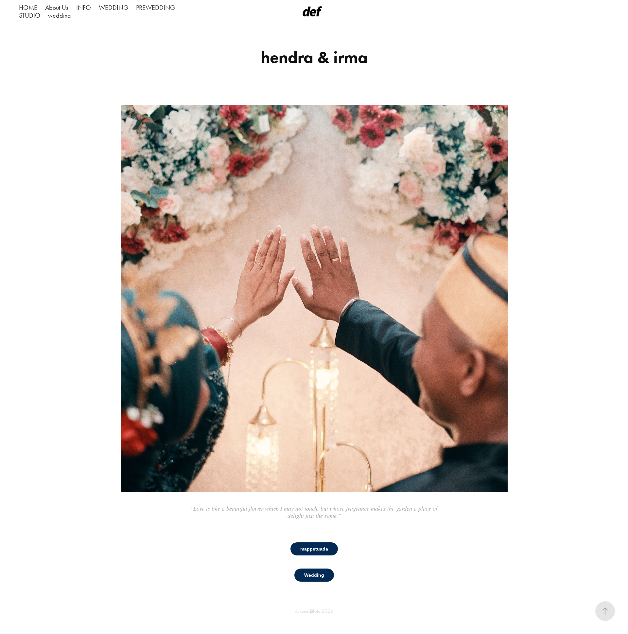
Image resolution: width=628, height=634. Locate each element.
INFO (83, 7)
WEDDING (113, 7)
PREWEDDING (155, 7)
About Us (56, 7)
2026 (327, 611)
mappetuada (314, 549)
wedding (59, 15)
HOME (28, 7)
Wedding (314, 575)
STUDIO (29, 15)
